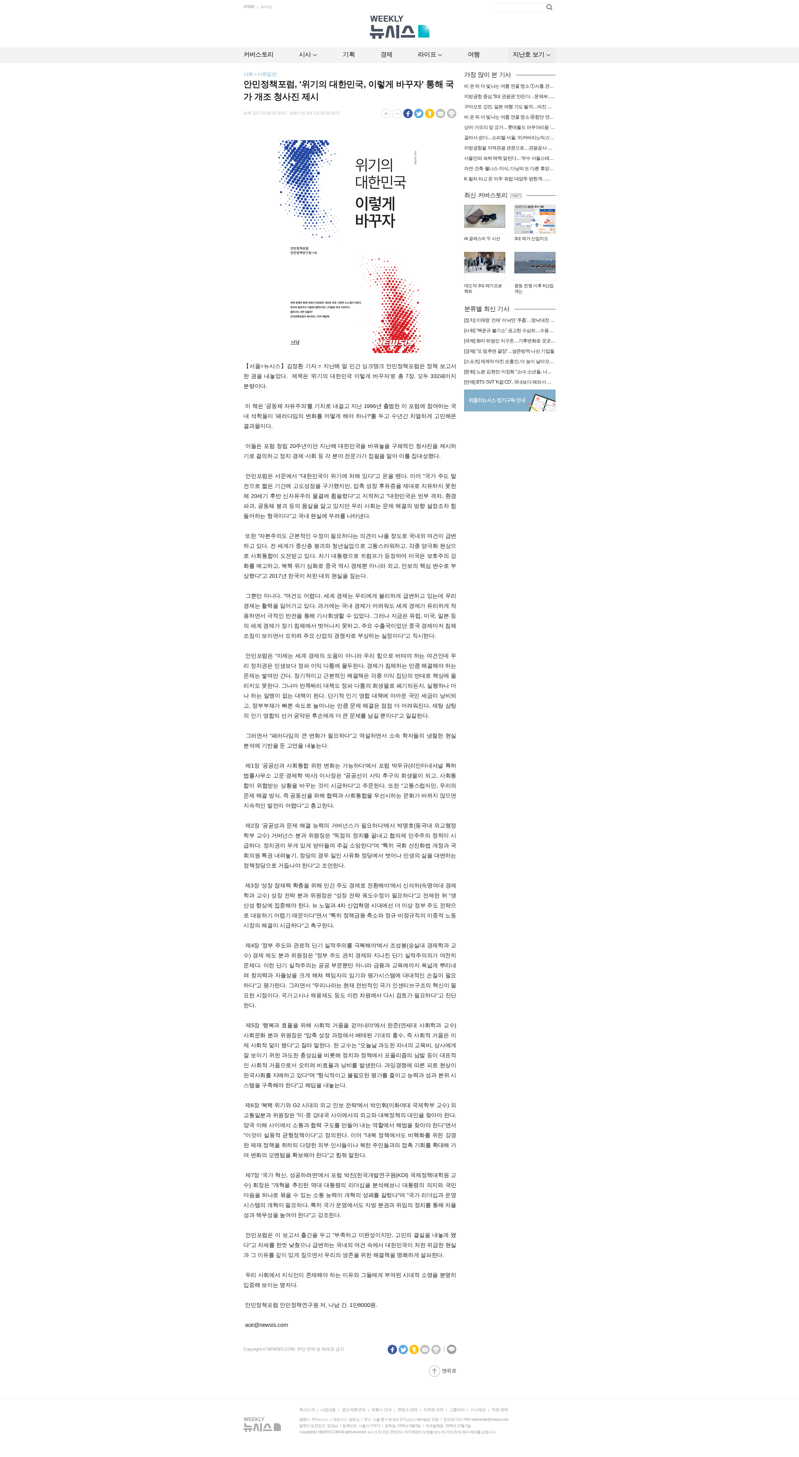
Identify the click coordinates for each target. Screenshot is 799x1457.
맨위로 (449, 1370)
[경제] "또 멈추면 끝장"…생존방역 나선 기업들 (509, 351)
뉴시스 (266, 6)
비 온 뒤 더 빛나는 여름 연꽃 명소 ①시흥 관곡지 (510, 86)
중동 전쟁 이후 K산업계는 (534, 288)
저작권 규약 (433, 1409)
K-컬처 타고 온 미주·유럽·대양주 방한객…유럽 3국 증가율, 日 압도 (510, 178)
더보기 (515, 195)
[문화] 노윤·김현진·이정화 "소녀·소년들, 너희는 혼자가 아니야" (510, 371)
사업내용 (328, 1409)
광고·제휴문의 (353, 1409)
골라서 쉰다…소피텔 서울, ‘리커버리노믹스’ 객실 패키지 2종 (510, 137)
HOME (249, 6)
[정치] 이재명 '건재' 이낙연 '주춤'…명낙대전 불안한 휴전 (510, 320)
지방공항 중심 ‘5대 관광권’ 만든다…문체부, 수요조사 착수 (510, 96)
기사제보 (478, 1409)
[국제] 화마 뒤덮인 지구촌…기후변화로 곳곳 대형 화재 (510, 340)
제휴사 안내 (381, 1409)
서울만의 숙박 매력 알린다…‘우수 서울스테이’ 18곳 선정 (510, 158)
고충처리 (457, 1409)
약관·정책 (500, 1409)
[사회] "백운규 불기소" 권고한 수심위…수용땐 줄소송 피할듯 (510, 330)
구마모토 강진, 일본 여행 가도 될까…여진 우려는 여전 (510, 106)
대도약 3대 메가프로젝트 (483, 288)
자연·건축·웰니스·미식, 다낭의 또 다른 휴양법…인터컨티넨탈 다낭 (510, 168)
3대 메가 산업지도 (531, 238)
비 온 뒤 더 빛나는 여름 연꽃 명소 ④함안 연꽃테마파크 (510, 117)
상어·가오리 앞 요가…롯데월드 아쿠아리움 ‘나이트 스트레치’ (510, 127)
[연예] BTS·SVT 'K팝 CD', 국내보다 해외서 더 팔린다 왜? (510, 382)
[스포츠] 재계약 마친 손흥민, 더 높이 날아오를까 (510, 361)
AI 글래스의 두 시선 (482, 238)
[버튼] (549, 7)
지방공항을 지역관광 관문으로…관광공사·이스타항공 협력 (510, 147)
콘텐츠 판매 (407, 1409)
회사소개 (307, 1409)
